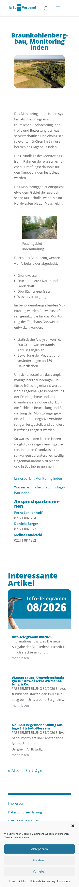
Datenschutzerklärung (42, 881)
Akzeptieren (39, 849)
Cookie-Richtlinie (18, 881)
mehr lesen (20, 658)
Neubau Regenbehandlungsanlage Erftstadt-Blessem (37, 727)
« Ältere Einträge (25, 770)
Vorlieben (39, 871)
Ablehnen (39, 860)
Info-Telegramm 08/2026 (31, 637)
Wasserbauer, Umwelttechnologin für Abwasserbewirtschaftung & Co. (38, 680)
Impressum (63, 881)
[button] (73, 826)
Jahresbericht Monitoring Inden (38, 478)
